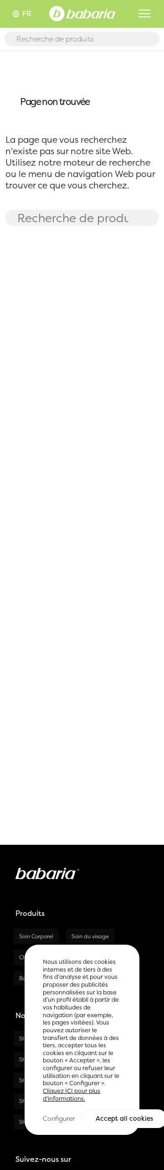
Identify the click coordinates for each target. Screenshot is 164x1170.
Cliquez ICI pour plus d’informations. (71, 1094)
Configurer (59, 1118)
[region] (82, 1040)
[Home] (82, 13)
